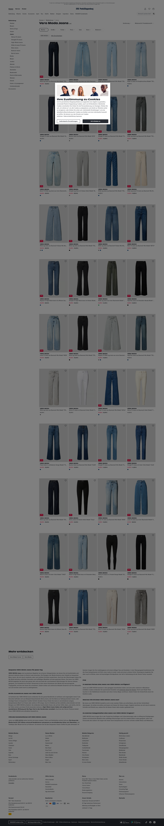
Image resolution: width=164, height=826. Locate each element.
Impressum (79, 116)
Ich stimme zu (95, 121)
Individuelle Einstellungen (68, 121)
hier (72, 114)
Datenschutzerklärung (70, 116)
